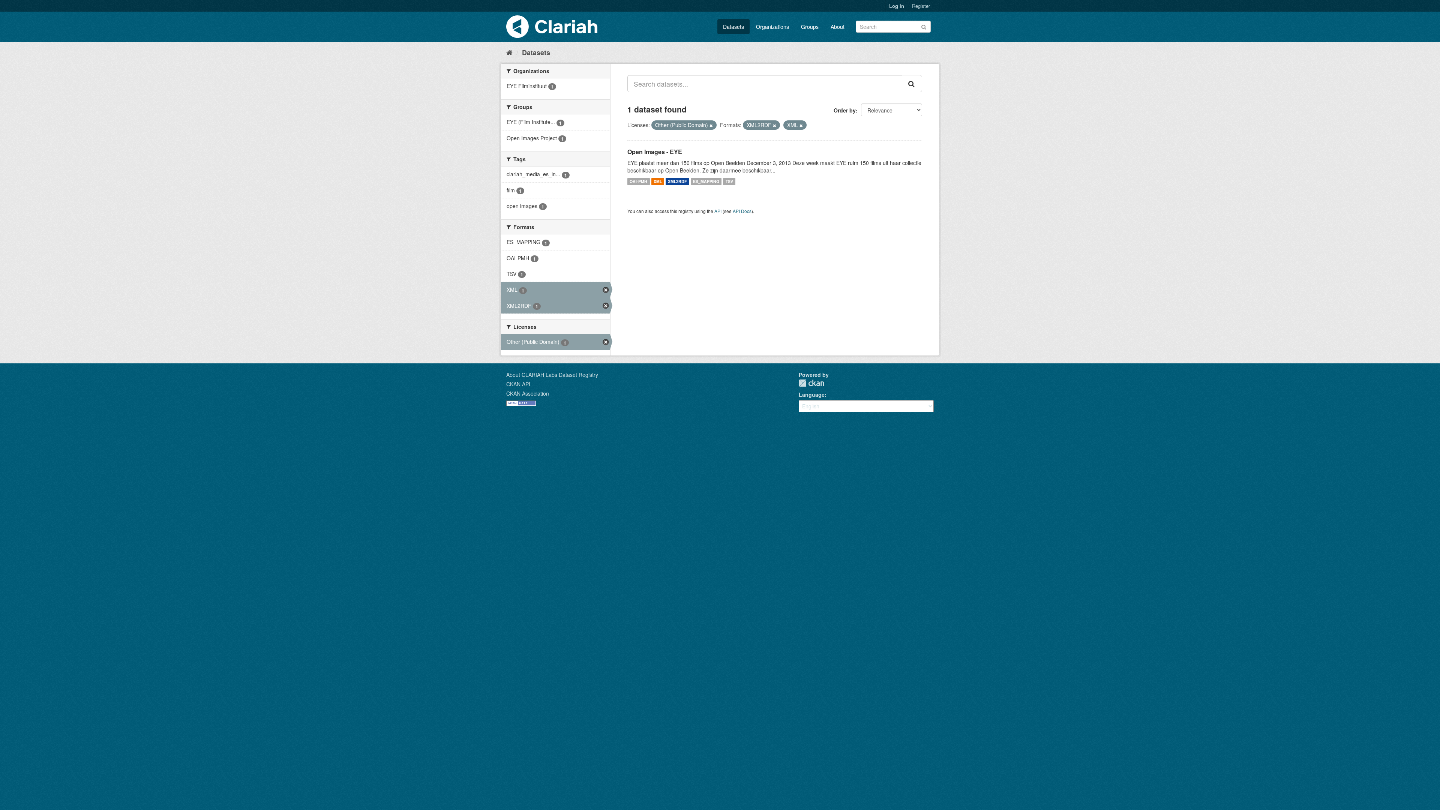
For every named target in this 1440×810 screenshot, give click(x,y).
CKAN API (518, 384)
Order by (845, 110)
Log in (896, 5)
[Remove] (711, 125)
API (718, 211)
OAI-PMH (638, 181)
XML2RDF (677, 181)
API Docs (742, 211)
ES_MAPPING (706, 181)
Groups (810, 26)
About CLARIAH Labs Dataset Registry (552, 374)
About (837, 26)
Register (921, 5)
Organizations (772, 26)
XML (658, 181)
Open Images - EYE (654, 151)
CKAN (811, 383)
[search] (912, 83)
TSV (729, 181)
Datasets (733, 26)
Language (812, 394)
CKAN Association (527, 393)
